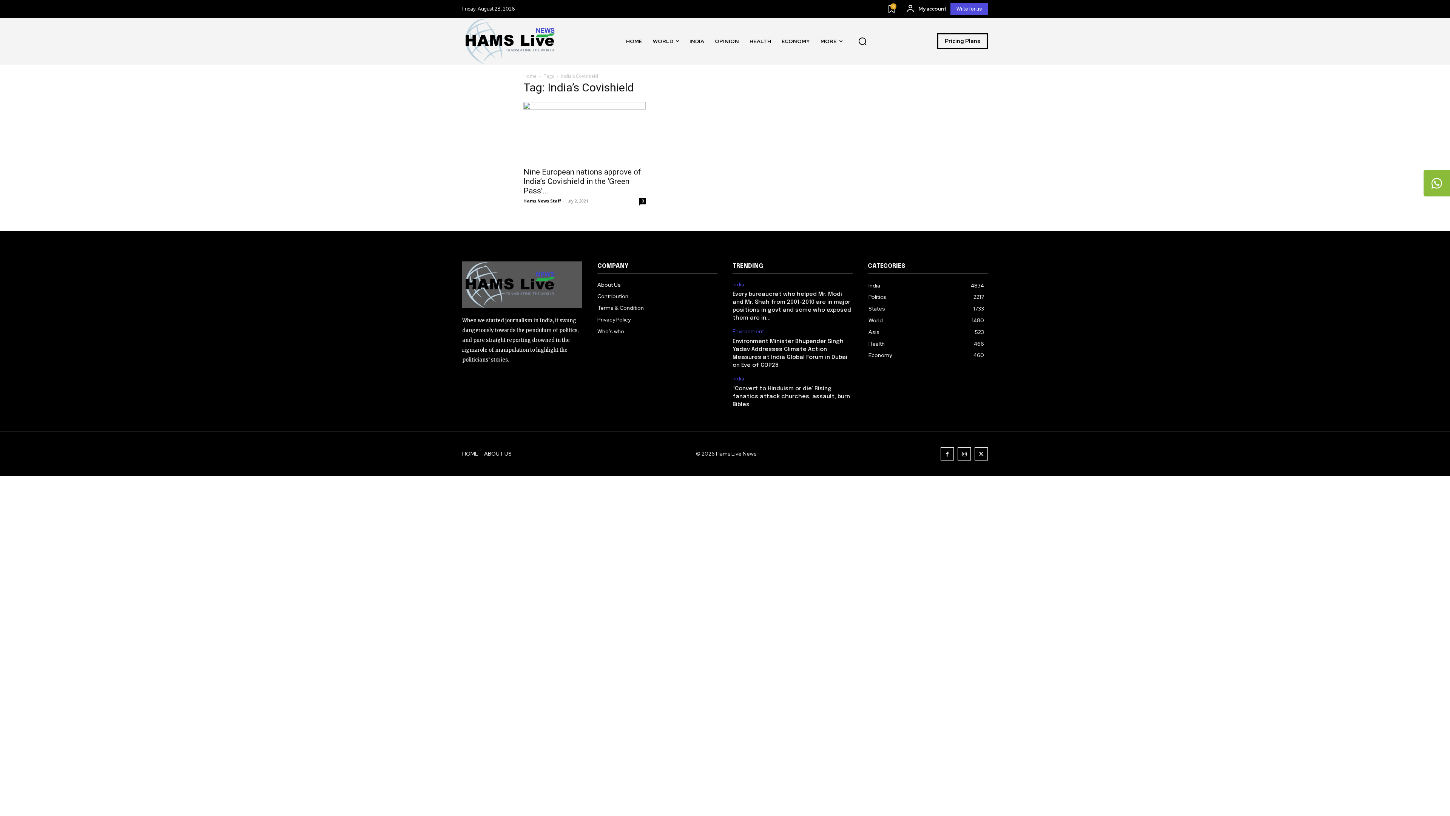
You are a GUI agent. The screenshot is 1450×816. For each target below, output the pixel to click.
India (738, 284)
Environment (748, 331)
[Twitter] (981, 454)
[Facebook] (947, 454)
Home (530, 76)
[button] (862, 41)
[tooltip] (1437, 183)
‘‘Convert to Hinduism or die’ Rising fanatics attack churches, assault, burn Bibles (791, 397)
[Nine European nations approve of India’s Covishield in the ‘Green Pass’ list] (584, 132)
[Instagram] (964, 454)
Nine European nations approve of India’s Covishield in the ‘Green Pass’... (582, 181)
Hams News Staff (542, 201)
